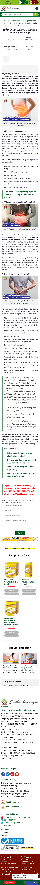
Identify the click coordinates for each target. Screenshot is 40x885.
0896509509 (14, 491)
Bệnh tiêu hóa (31, 21)
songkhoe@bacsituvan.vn (22, 494)
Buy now (11, 593)
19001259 (26, 491)
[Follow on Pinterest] (12, 774)
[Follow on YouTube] (17, 774)
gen (14, 260)
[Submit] (35, 14)
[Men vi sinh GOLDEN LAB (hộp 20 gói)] (28, 570)
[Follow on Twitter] (8, 774)
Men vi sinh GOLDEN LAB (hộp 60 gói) (11, 582)
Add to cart (12, 590)
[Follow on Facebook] (3, 774)
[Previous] (3, 665)
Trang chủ (6, 21)
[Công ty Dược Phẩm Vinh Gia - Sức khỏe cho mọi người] (10, 8)
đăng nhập (14, 685)
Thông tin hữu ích (18, 21)
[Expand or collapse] (4, 67)
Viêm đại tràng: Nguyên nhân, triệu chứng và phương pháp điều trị (20, 194)
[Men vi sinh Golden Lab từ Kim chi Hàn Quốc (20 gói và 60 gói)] (11, 608)
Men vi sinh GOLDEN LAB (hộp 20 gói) (28, 582)
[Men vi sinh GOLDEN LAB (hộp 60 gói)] (11, 570)
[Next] (36, 665)
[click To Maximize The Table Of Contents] (5, 59)
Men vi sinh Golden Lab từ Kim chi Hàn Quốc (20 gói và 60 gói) (11, 621)
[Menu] (36, 8)
